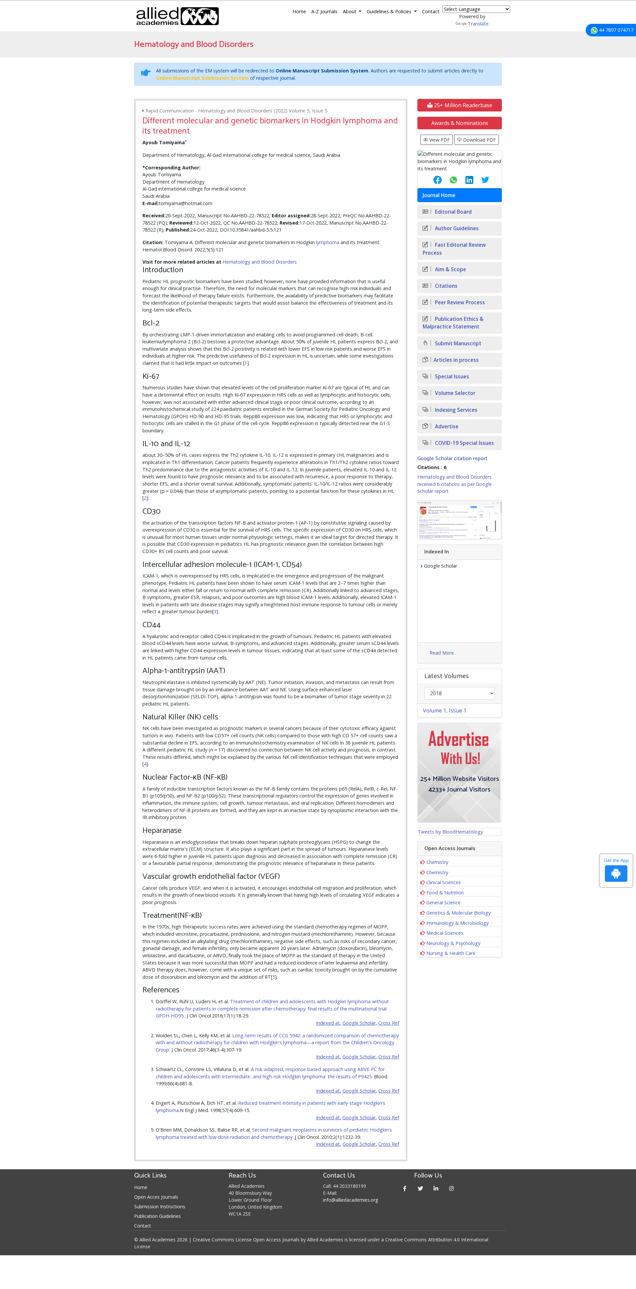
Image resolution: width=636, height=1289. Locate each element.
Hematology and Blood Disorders (260, 262)
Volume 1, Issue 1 (444, 710)
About (350, 11)
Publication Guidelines (157, 1216)
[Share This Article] (432, 180)
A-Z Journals (324, 11)
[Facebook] (405, 1188)
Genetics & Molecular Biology (458, 913)
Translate (478, 24)
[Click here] (460, 519)
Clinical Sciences (443, 882)
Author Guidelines (456, 228)
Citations (445, 285)
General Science (443, 902)
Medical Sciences (444, 933)
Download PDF (479, 140)
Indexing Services (455, 410)
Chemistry (437, 862)
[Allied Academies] (177, 16)
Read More (442, 653)
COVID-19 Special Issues (464, 443)
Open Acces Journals (156, 1197)
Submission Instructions (159, 1206)
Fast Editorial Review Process (454, 248)
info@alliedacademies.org (350, 1200)
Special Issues (451, 376)
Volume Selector (454, 393)
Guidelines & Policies (390, 11)
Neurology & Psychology (453, 943)
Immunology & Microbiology (457, 923)
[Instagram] (451, 1188)
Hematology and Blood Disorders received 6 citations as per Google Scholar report (454, 484)
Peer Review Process (459, 302)
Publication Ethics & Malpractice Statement (453, 323)
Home (299, 11)
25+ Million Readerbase (462, 105)
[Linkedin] (436, 1188)
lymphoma (327, 242)
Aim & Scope (450, 269)
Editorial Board (453, 211)
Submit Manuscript (457, 343)
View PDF (439, 140)
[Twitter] (420, 1188)
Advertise (446, 426)
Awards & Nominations (459, 123)
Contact (431, 11)
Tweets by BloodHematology (450, 832)
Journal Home (439, 195)
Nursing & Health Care (450, 953)
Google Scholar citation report (452, 458)
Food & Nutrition (445, 892)
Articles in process (456, 360)
